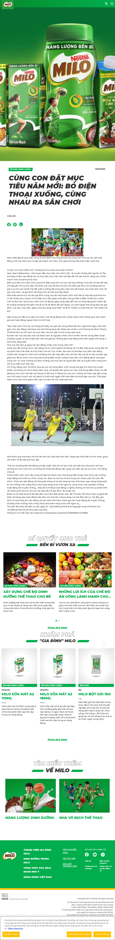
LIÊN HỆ (88, 861)
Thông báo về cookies (91, 867)
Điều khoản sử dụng (105, 862)
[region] (57, 928)
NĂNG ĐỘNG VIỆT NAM (38, 877)
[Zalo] (21, 224)
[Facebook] (9, 224)
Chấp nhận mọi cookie (79, 934)
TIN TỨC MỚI (69, 859)
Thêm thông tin (15, 929)
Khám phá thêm (57, 628)
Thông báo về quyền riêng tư (105, 869)
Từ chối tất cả (102, 934)
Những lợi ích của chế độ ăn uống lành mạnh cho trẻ (84, 596)
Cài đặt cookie (11, 934)
